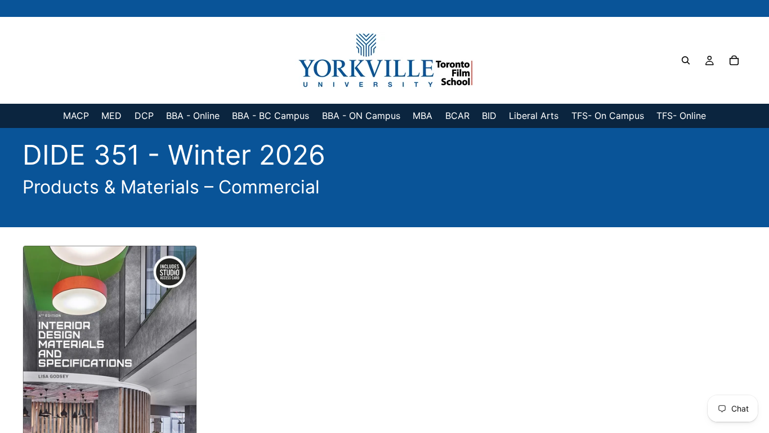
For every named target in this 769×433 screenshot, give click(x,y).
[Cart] (734, 60)
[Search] (685, 60)
